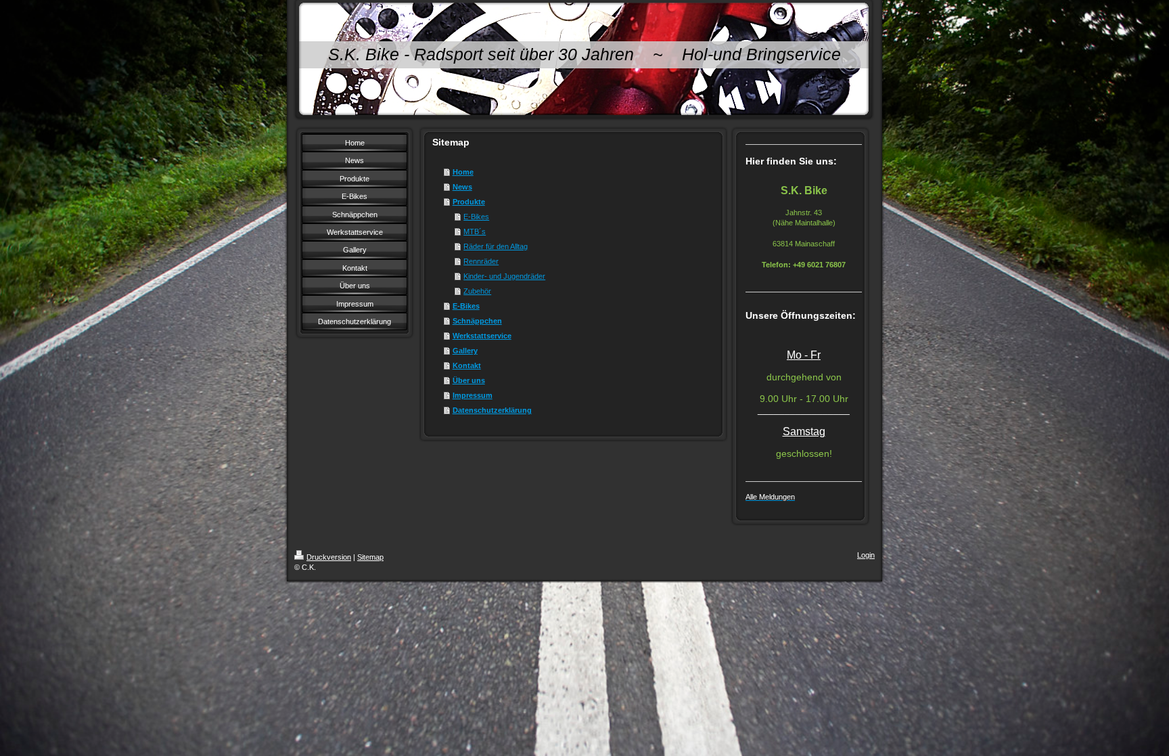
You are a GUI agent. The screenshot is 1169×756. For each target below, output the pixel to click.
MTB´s (474, 231)
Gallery (465, 351)
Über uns (469, 380)
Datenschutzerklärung (492, 410)
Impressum (472, 395)
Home (463, 172)
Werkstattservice (482, 336)
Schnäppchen (477, 321)
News (462, 187)
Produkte (469, 202)
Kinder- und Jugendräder (504, 276)
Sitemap (370, 557)
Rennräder (481, 261)
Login (866, 555)
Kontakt (467, 365)
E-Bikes (476, 217)
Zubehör (477, 291)
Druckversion (328, 557)
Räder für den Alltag (495, 246)
